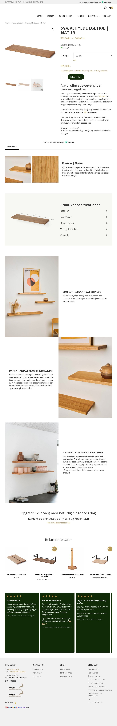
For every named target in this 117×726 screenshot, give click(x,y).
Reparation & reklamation (100, 690)
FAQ (41, 2)
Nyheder (80, 16)
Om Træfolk (9, 2)
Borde (40, 16)
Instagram (37, 673)
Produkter (65, 669)
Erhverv (36, 2)
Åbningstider (94, 676)
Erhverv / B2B (66, 676)
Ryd (74, 60)
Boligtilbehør (65, 16)
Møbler (51, 16)
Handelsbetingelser (97, 687)
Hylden (102, 96)
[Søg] (104, 8)
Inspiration (93, 16)
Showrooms (27, 2)
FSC (85, 112)
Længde (65, 55)
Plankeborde (66, 673)
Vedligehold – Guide (97, 680)
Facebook (37, 676)
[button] (53, 29)
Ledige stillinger (95, 703)
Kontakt (18, 2)
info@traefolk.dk (17, 672)
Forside (7, 23)
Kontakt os (93, 673)
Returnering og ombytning (95, 694)
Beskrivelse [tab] (12, 146)
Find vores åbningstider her (58, 523)
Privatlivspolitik (95, 683)
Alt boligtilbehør (17, 23)
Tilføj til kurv (76, 77)
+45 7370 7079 (13, 669)
